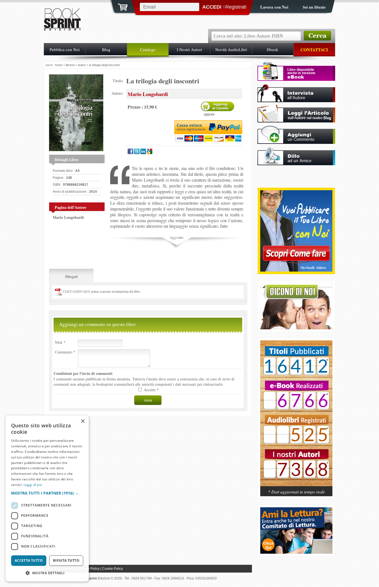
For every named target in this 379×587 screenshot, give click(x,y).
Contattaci (314, 50)
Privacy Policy (89, 569)
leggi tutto (176, 237)
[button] (47, 493)
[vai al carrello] (119, 6)
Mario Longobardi (68, 217)
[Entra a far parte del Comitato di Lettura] (296, 552)
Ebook (272, 49)
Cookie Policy (112, 569)
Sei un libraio (314, 7)
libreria (70, 65)
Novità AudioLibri (231, 49)
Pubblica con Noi (65, 49)
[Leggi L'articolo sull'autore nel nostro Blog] (296, 121)
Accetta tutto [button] (29, 560)
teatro (82, 65)
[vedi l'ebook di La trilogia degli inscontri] (296, 79)
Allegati (71, 276)
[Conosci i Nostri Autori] (296, 416)
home (58, 65)
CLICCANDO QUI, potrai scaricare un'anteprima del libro (101, 291)
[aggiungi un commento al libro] (296, 142)
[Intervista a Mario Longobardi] (296, 100)
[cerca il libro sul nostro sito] (317, 36)
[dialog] (47, 498)
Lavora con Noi (274, 7)
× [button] (82, 421)
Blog (106, 49)
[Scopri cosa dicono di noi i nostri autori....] (296, 327)
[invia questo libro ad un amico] (296, 163)
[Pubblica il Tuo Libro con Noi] (296, 270)
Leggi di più (33, 484)
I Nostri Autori (189, 49)
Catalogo (148, 49)
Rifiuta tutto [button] (66, 560)
